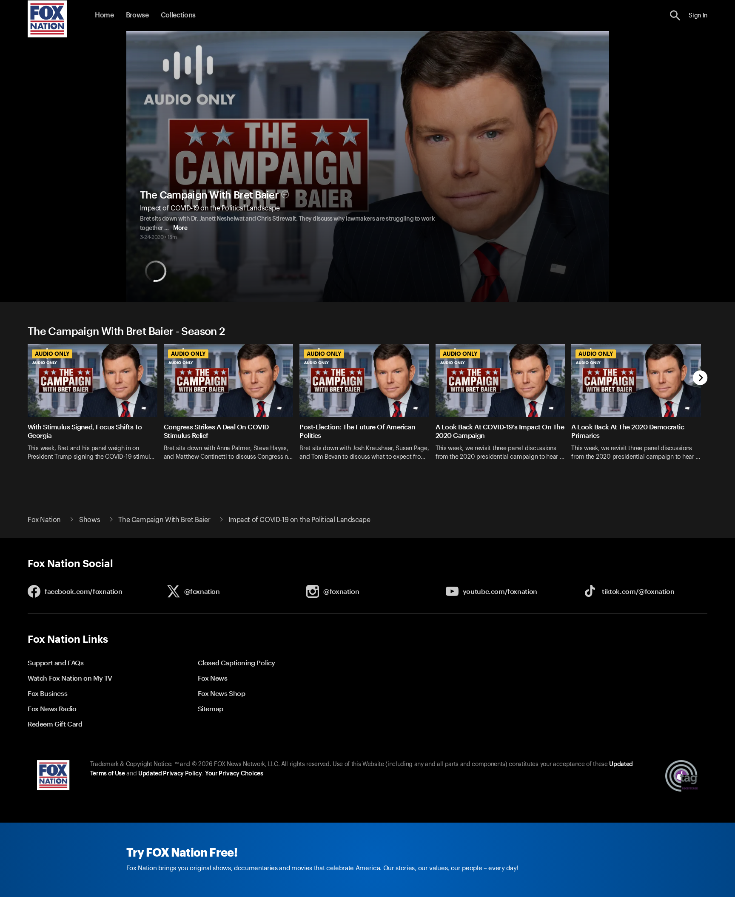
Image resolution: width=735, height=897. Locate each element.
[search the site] (675, 16)
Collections (178, 15)
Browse (137, 15)
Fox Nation (44, 520)
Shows (89, 520)
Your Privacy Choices (234, 774)
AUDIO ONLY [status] (52, 353)
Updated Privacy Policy (170, 774)
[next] (700, 378)
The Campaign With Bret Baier (209, 195)
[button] (675, 16)
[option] (96, 407)
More (180, 228)
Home (104, 15)
